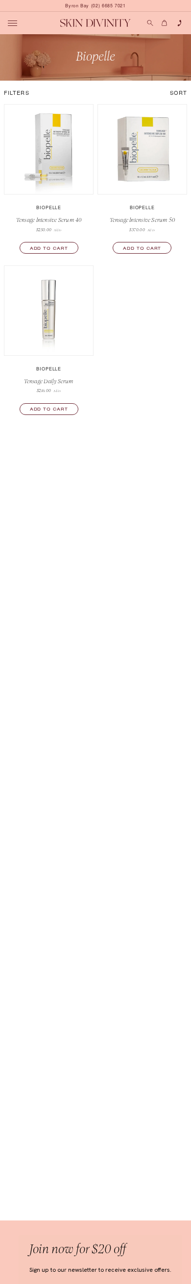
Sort (178, 92)
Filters (16, 92)
